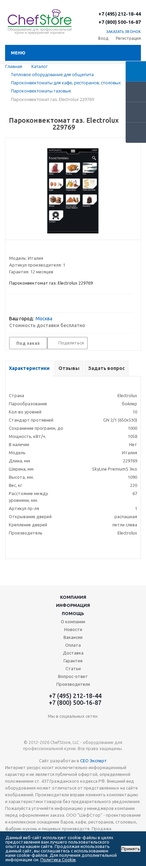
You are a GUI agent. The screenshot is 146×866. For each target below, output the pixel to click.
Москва (44, 318)
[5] (38, 249)
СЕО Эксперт (93, 760)
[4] (32, 249)
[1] (12, 249)
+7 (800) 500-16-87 (119, 22)
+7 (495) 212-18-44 (119, 14)
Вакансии (73, 637)
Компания (73, 597)
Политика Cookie (58, 859)
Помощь (73, 613)
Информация (73, 605)
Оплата (73, 645)
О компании (73, 621)
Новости (73, 629)
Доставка (73, 652)
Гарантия (73, 660)
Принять (131, 848)
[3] (25, 249)
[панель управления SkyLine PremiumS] (73, 191)
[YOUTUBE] (73, 727)
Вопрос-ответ (73, 676)
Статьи (73, 668)
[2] (19, 249)
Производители (73, 684)
